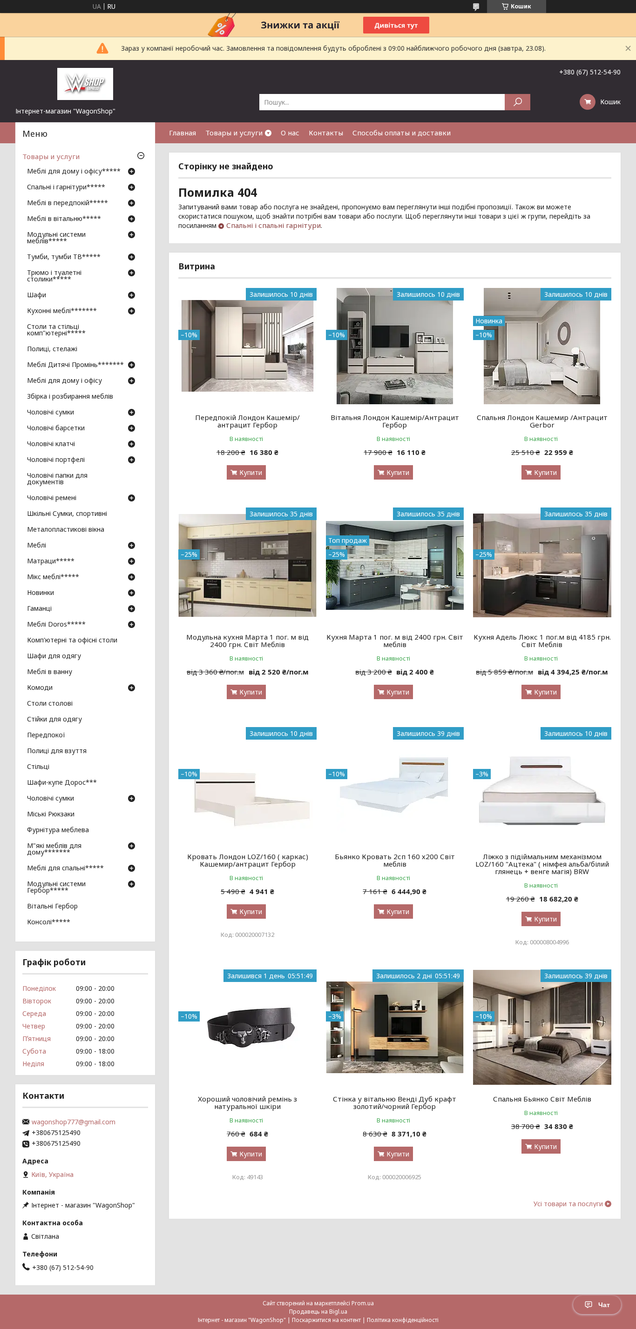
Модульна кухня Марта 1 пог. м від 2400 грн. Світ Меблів (247, 640)
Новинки (40, 593)
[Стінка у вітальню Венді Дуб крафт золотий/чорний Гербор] (395, 1027)
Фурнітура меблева (58, 830)
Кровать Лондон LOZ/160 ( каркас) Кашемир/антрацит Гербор (247, 860)
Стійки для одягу (54, 719)
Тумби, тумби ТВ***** (64, 257)
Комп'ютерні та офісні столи (72, 640)
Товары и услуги (234, 132)
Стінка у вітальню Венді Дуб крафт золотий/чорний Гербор (394, 1102)
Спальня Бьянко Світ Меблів (542, 1098)
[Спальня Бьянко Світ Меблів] (542, 1027)
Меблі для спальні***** (65, 868)
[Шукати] (517, 102)
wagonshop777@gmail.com (73, 1122)
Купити (250, 472)
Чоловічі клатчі (51, 444)
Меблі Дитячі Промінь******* (75, 365)
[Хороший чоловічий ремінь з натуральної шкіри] (247, 1027)
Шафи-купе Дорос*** (62, 783)
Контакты (326, 132)
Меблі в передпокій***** (67, 203)
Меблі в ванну (49, 672)
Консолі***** (48, 922)
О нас (290, 132)
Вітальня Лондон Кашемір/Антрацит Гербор (395, 421)
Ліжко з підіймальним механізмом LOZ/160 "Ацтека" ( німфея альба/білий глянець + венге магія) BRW (542, 864)
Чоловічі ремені (51, 498)
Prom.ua (363, 1303)
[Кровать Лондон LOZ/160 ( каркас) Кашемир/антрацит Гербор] (247, 785)
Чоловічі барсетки (56, 428)
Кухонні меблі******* (62, 311)
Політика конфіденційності (403, 1320)
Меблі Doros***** (56, 624)
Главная (182, 132)
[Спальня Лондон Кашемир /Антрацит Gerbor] (542, 346)
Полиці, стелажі (52, 349)
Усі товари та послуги (568, 1204)
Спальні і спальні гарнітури (273, 225)
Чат (604, 1305)
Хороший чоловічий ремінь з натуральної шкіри (247, 1102)
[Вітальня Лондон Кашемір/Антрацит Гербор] (395, 346)
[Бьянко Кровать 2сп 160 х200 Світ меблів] (395, 785)
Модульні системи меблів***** (56, 238)
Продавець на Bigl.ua (318, 1312)
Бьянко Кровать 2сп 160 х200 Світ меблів (395, 860)
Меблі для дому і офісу (64, 381)
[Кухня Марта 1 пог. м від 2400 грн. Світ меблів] (395, 566)
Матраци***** (50, 561)
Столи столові (50, 704)
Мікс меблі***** (53, 577)
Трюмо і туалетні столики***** (54, 276)
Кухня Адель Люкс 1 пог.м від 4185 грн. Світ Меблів (542, 640)
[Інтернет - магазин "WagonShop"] (85, 83)
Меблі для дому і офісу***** (74, 171)
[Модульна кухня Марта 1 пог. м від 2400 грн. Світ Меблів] (247, 566)
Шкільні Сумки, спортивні (67, 514)
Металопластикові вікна (65, 530)
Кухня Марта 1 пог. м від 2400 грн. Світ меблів (394, 640)
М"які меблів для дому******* (54, 849)
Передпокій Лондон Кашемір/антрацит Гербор (247, 421)
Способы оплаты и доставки (401, 132)
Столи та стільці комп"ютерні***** (56, 330)
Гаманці (39, 609)
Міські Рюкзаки (50, 814)
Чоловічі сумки (50, 412)
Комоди (40, 688)
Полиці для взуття (57, 751)
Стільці (38, 767)
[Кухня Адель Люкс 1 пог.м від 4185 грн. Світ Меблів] (542, 566)
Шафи (36, 295)
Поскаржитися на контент (326, 1320)
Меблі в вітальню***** (64, 219)
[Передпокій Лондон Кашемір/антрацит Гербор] (247, 346)
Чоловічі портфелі (56, 460)
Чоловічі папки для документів (57, 479)
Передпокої (46, 735)
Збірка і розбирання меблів (70, 397)
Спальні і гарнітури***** (66, 187)
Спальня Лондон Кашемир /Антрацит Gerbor (542, 421)
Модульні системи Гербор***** (56, 888)
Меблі (36, 545)
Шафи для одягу (54, 656)
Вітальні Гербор (52, 906)
